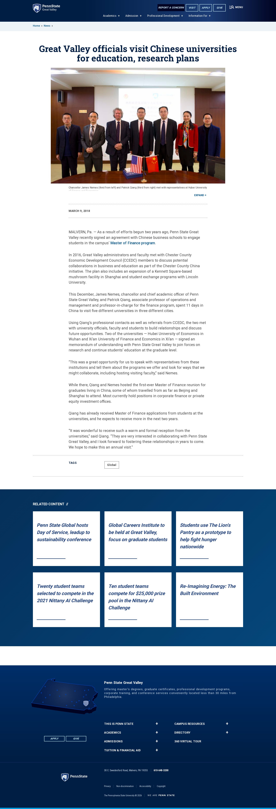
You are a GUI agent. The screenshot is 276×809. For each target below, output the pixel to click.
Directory (182, 732)
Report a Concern (171, 7)
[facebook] (52, 723)
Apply (206, 7)
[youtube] (69, 723)
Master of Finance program (132, 243)
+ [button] (157, 723)
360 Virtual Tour (187, 741)
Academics (110, 15)
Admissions (113, 741)
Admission (131, 15)
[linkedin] (61, 723)
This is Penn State (118, 723)
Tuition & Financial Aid (122, 750)
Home (36, 25)
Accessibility (145, 786)
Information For (198, 15)
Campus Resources (189, 723)
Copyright (161, 786)
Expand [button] (199, 195)
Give (219, 7)
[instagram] (77, 723)
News (47, 25)
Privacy (107, 786)
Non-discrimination (125, 786)
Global (111, 465)
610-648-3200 (161, 770)
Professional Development (163, 15)
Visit (192, 7)
